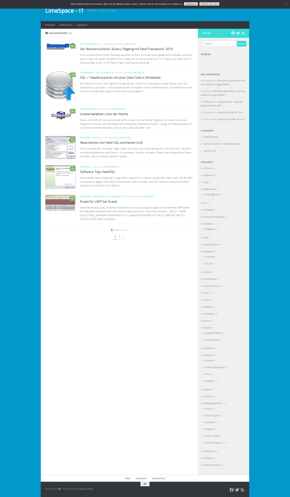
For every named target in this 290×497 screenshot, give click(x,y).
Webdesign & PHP (101, 196)
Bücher (209, 408)
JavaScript (210, 422)
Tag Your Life (210, 150)
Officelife (208, 307)
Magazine (210, 229)
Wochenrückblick (89, 44)
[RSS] (243, 33)
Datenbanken (87, 72)
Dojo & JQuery (212, 415)
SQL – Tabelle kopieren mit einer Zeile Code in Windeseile (120, 78)
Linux (206, 293)
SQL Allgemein (103, 72)
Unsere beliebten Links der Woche (104, 114)
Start (127, 478)
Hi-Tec (209, 263)
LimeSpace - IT (64, 10)
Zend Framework (214, 442)
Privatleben (209, 313)
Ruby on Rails (212, 436)
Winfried (208, 101)
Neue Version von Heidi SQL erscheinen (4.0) (111, 143)
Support (207, 389)
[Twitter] (238, 33)
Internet (207, 272)
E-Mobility (208, 210)
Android (209, 360)
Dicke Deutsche (211, 137)
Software (85, 137)
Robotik (207, 327)
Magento (210, 429)
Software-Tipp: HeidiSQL (97, 172)
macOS (207, 300)
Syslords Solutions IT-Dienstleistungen (222, 143)
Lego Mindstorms (214, 333)
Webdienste (209, 451)
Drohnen (210, 256)
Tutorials (208, 396)
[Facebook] (233, 33)
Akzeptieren (191, 4)
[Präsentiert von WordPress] (60, 489)
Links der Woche (88, 109)
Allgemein (208, 175)
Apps (206, 182)
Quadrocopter (212, 339)
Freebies (208, 223)
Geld (206, 237)
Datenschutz (65, 24)
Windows (116, 196)
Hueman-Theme (86, 489)
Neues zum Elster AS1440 (230, 112)
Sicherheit (208, 348)
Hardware (208, 251)
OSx (208, 374)
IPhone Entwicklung (215, 367)
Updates (96, 137)
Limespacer (130, 44)
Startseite (50, 24)
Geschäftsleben (211, 244)
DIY (205, 203)
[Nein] (286, 4)
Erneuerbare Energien (214, 217)
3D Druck (208, 168)
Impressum (81, 24)
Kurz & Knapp (210, 279)
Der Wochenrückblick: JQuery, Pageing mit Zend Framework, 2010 (126, 49)
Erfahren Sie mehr (209, 4)
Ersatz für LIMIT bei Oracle (98, 202)
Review (207, 320)
